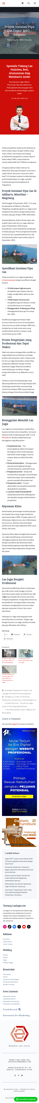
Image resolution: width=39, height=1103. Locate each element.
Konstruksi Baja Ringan (11, 979)
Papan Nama (7, 941)
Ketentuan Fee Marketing (16, 1015)
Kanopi (5, 955)
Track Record (10, 1009)
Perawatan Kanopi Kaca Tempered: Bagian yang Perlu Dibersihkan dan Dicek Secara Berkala (19, 869)
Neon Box (6, 939)
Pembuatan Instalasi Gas (11, 700)
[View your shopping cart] (22, 3)
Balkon (5, 957)
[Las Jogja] (3, 3)
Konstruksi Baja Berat (10, 982)
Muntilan (5, 437)
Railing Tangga (8, 962)
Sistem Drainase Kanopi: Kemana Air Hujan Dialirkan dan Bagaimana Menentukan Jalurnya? (17, 878)
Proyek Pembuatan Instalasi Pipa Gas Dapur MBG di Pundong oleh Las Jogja (8, 678)
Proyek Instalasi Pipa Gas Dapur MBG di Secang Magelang (8, 660)
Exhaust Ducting (8, 984)
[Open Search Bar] (29, 3)
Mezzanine (7, 974)
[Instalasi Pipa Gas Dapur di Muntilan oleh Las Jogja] (25, 653)
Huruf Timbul (7, 944)
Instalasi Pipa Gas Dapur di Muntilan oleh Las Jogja (25, 660)
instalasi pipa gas (8, 280)
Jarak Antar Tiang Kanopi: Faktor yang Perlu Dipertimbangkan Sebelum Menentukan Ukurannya (18, 892)
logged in (15, 724)
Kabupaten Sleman (9, 996)
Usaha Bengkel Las (29, 700)
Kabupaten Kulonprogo (11, 1001)
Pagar (5, 960)
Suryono (28, 40)
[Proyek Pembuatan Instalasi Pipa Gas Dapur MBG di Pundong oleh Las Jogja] (9, 669)
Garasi (5, 977)
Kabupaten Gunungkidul (11, 1004)
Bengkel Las (9, 697)
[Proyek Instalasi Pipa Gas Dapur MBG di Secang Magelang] (9, 653)
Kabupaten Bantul (9, 999)
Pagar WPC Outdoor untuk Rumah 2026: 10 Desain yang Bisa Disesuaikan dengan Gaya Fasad (19, 861)
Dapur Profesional (22, 697)
